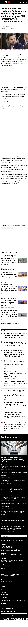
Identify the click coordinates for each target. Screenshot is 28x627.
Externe (9, 5)
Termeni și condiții (15, 618)
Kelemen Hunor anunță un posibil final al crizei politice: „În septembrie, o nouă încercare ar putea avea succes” (15, 363)
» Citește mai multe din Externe (10, 323)
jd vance (10, 228)
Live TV (25, 2)
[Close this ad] (27, 619)
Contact (23, 615)
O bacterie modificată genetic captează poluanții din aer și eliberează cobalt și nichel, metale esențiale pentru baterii (14, 415)
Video (20, 2)
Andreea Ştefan (5, 24)
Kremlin (9, 225)
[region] (14, 623)
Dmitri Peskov (16, 225)
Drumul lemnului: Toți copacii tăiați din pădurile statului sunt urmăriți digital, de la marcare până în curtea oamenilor (13, 520)
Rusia (23, 225)
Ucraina (4, 228)
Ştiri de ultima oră (5, 615)
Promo (19, 615)
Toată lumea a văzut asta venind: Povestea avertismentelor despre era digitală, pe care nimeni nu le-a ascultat (13, 459)
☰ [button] (2, 2)
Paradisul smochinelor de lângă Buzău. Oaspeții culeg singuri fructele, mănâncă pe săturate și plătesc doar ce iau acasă (14, 353)
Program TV (13, 615)
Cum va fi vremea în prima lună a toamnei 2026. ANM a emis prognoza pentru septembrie (15, 383)
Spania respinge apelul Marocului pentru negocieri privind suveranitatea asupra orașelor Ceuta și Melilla (15, 405)
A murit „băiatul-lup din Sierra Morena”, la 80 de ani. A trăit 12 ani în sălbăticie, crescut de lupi (15, 344)
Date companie (6, 618)
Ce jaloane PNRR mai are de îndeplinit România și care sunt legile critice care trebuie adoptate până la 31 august (13, 513)
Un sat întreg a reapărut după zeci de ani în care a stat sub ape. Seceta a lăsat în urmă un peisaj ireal (15, 335)
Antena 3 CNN (4, 5)
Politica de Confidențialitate (16, 619)
